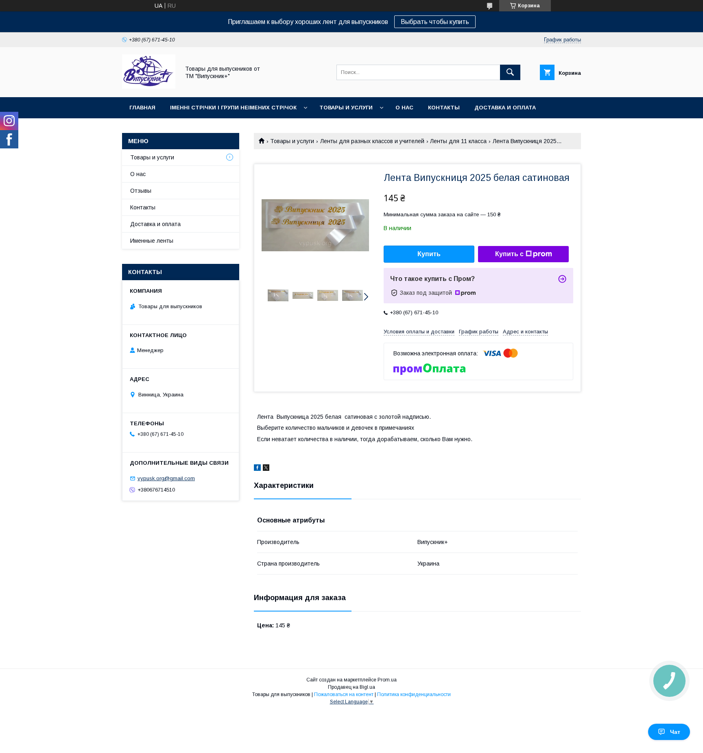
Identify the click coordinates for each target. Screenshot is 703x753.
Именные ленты (151, 240)
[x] (266, 469)
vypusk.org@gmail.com (166, 478)
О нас (404, 107)
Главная (142, 107)
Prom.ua (387, 680)
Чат (675, 732)
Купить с (509, 253)
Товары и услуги (346, 107)
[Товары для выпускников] (148, 86)
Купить (429, 253)
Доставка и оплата (505, 107)
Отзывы (140, 190)
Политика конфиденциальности (414, 694)
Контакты (444, 107)
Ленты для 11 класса (458, 141)
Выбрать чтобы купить (435, 21)
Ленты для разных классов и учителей (372, 141)
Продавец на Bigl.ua (351, 687)
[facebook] (257, 469)
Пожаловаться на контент (343, 694)
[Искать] (510, 72)
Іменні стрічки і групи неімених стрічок (233, 107)
